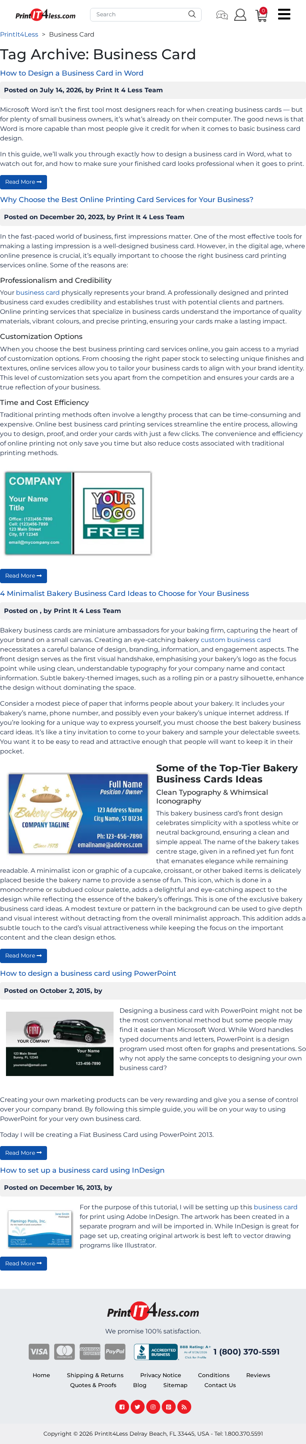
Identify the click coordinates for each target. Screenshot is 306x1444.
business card (38, 292)
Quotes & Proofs (93, 1385)
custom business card (236, 640)
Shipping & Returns (95, 1375)
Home (41, 1375)
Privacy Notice (160, 1375)
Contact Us (220, 1385)
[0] (256, 14)
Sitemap (175, 1385)
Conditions (214, 1375)
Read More (21, 181)
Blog (140, 1385)
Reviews (258, 1375)
